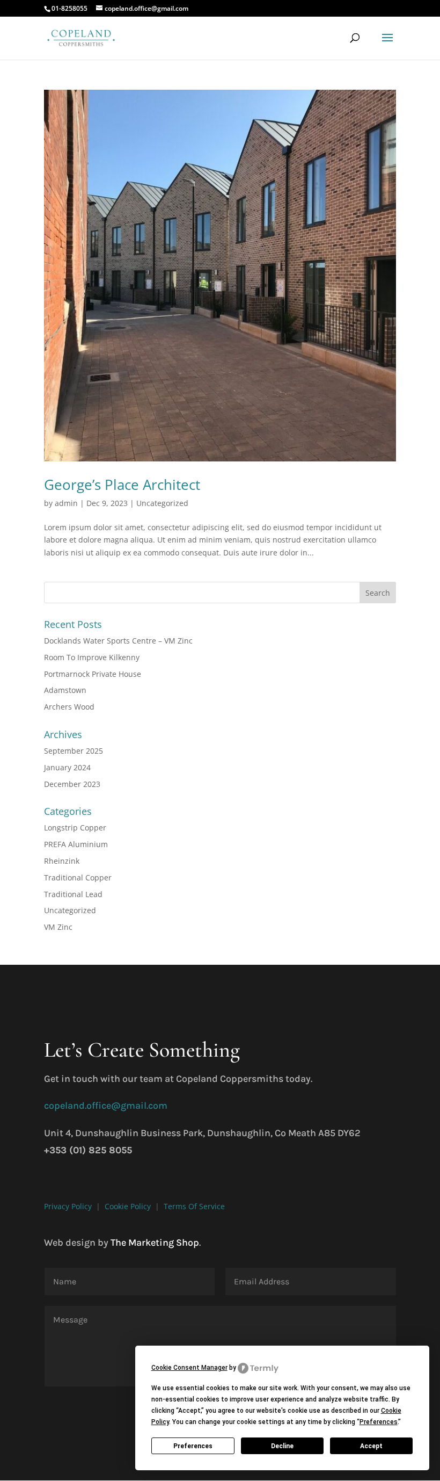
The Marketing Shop (155, 1242)
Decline (282, 1446)
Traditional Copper (78, 877)
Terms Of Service (194, 1206)
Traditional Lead (73, 894)
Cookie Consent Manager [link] (189, 1367)
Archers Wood (69, 707)
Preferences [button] (379, 1422)
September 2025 (73, 751)
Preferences (192, 1446)
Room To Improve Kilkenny (92, 657)
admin (66, 503)
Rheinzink (61, 861)
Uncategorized (162, 503)
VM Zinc (58, 927)
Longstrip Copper (75, 827)
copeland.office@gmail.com (105, 1105)
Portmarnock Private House (92, 674)
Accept (371, 1446)
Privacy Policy (68, 1206)
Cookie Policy (128, 1206)
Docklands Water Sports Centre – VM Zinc (118, 640)
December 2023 (72, 784)
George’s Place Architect (122, 484)
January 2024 (67, 767)
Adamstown (65, 690)
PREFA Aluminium (76, 844)
